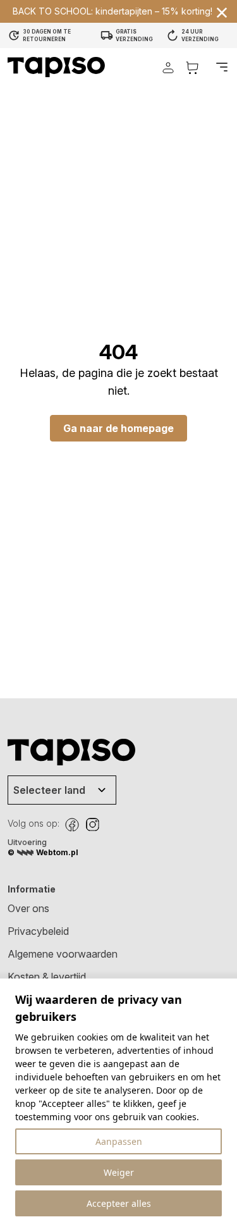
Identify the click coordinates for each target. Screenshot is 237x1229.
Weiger (119, 1172)
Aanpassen (118, 1141)
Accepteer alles (119, 1203)
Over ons (28, 908)
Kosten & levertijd (47, 976)
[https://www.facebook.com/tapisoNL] (72, 824)
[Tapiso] (56, 67)
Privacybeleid (38, 931)
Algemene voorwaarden (63, 954)
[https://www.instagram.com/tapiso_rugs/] (92, 824)
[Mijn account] (168, 67)
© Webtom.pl (43, 852)
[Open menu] (221, 67)
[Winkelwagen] (192, 67)
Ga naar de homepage (118, 428)
